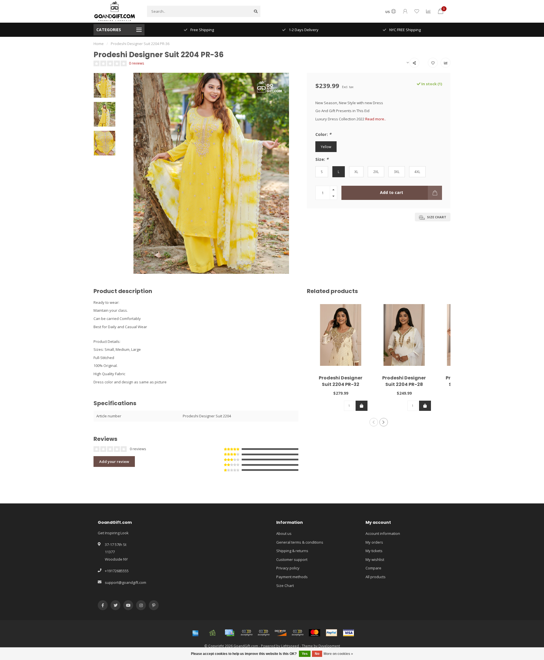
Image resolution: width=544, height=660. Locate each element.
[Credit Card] (229, 633)
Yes (305, 654)
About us (284, 533)
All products (376, 576)
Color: (323, 134)
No (317, 654)
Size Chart (285, 585)
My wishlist (375, 559)
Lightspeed (290, 646)
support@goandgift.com (125, 582)
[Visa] (348, 633)
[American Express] (195, 633)
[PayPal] (331, 633)
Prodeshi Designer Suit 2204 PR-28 (404, 381)
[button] (373, 422)
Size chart (436, 217)
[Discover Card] (280, 633)
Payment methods (292, 576)
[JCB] (297, 633)
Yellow (326, 146)
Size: (321, 159)
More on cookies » (338, 654)
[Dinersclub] (263, 633)
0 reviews (136, 63)
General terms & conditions (299, 542)
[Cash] (212, 633)
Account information (383, 533)
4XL (417, 171)
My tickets (374, 550)
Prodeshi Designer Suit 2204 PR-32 (340, 381)
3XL (397, 171)
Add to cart (391, 192)
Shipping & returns (292, 550)
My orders (374, 542)
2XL (376, 171)
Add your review (114, 461)
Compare (373, 568)
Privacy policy (287, 568)
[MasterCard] (314, 633)
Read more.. (375, 118)
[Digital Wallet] (246, 633)
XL (356, 171)
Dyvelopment (329, 646)
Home (99, 43)
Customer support (291, 559)
